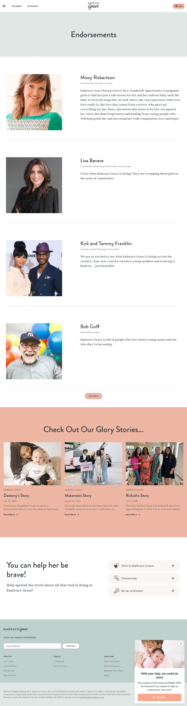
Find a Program (111, 661)
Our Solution (10, 666)
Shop (106, 675)
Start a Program (112, 666)
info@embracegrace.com (91, 697)
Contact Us (59, 661)
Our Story (8, 661)
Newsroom (9, 670)
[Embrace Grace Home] (93, 6)
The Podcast (10, 675)
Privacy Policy (61, 666)
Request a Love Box (113, 670)
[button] (4, 6)
